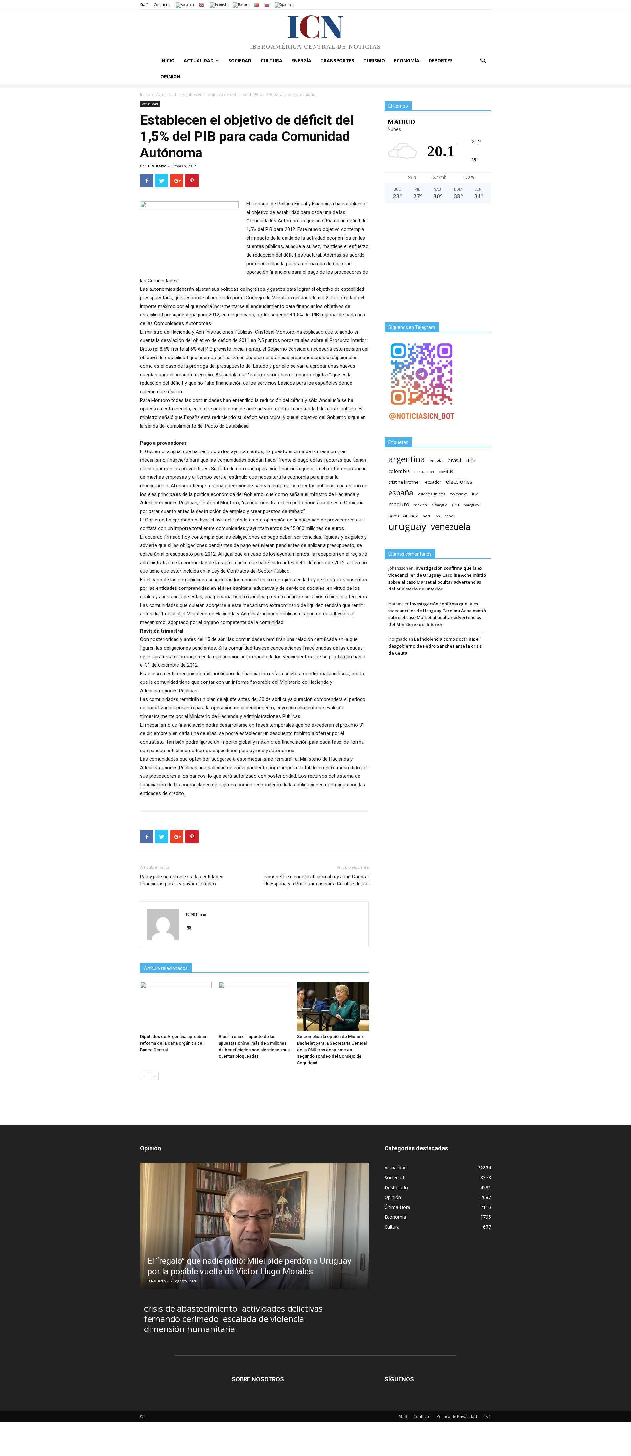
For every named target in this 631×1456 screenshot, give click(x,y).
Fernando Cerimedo (181, 1318)
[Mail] (191, 928)
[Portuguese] (256, 4)
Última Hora (397, 1207)
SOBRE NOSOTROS (258, 1379)
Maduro (398, 504)
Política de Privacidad (457, 1416)
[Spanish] (284, 4)
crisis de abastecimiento (190, 1308)
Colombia (399, 471)
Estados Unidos (431, 493)
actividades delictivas (282, 1308)
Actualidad (199, 61)
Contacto (162, 4)
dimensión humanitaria (189, 1329)
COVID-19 (446, 471)
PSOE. (449, 515)
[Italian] (240, 4)
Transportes (337, 61)
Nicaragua (439, 505)
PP (438, 516)
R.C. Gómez (158, 1280)
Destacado (396, 1187)
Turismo (374, 61)
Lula (475, 493)
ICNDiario (157, 165)
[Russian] (266, 4)
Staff (144, 4)
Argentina (406, 459)
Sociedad (239, 61)
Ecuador (433, 482)
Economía (406, 61)
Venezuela (450, 526)
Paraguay (471, 505)
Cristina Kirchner (404, 482)
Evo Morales (458, 494)
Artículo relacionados (166, 968)
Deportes (441, 61)
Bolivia (436, 461)
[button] (483, 61)
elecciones (459, 481)
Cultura (271, 61)
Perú (427, 516)
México (420, 504)
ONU (455, 504)
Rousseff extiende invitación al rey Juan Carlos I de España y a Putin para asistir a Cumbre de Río (316, 880)
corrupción (424, 471)
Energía (301, 61)
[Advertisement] (438, 265)
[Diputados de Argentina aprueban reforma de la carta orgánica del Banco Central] (176, 1006)
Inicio (167, 61)
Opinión (170, 76)
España (400, 492)
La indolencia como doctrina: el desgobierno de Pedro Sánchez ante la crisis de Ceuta (435, 646)
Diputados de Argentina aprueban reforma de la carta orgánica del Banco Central (173, 1043)
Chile (470, 460)
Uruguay (407, 526)
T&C (487, 1416)
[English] (201, 4)
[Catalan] (185, 4)
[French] (218, 4)
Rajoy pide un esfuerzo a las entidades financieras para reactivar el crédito (181, 880)
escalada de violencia (263, 1318)
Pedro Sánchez (403, 516)
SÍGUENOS (399, 1379)
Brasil (454, 460)
